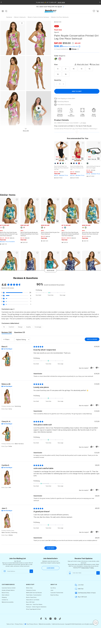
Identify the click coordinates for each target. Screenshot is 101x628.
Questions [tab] (19, 332)
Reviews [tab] (7, 332)
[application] (95, 622)
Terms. (92, 567)
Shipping (4, 597)
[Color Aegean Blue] (55, 58)
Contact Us (5, 599)
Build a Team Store (31, 597)
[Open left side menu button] (3, 11)
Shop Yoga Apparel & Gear (33, 609)
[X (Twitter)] (46, 618)
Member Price (67, 46)
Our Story (53, 588)
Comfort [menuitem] (11, 327)
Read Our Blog (54, 595)
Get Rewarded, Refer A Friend (86, 593)
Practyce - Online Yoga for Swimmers (36, 607)
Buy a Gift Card (30, 602)
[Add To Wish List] (22, 23)
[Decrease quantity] (56, 84)
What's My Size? (82, 64)
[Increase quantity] (63, 84)
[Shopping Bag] (97, 11)
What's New (29, 588)
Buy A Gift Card (82, 597)
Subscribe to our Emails (32, 599)
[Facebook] (41, 618)
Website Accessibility (7, 602)
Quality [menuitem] (28, 327)
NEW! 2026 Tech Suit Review (34, 592)
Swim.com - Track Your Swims (34, 604)
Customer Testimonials (56, 592)
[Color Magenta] (59, 58)
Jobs (51, 590)
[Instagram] (50, 618)
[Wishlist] (94, 11)
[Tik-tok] (60, 618)
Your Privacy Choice (32, 624)
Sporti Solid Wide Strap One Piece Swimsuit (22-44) (77, 168)
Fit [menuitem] (4, 327)
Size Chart (95, 64)
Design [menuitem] (20, 327)
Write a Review (93, 339)
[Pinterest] (55, 618)
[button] (57, 22)
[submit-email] (31, 571)
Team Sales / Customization (33, 595)
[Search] (6, 11)
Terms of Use (10, 624)
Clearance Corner (31, 590)
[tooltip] (13, 309)
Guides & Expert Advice (8, 590)
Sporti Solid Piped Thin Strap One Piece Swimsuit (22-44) (61, 168)
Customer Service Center (8, 588)
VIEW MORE (50, 270)
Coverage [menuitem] (38, 327)
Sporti (56, 32)
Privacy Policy (85, 567)
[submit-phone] (98, 573)
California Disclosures (58, 624)
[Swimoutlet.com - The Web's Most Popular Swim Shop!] (50, 11)
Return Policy (5, 592)
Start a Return (5, 595)
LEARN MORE (50, 568)
